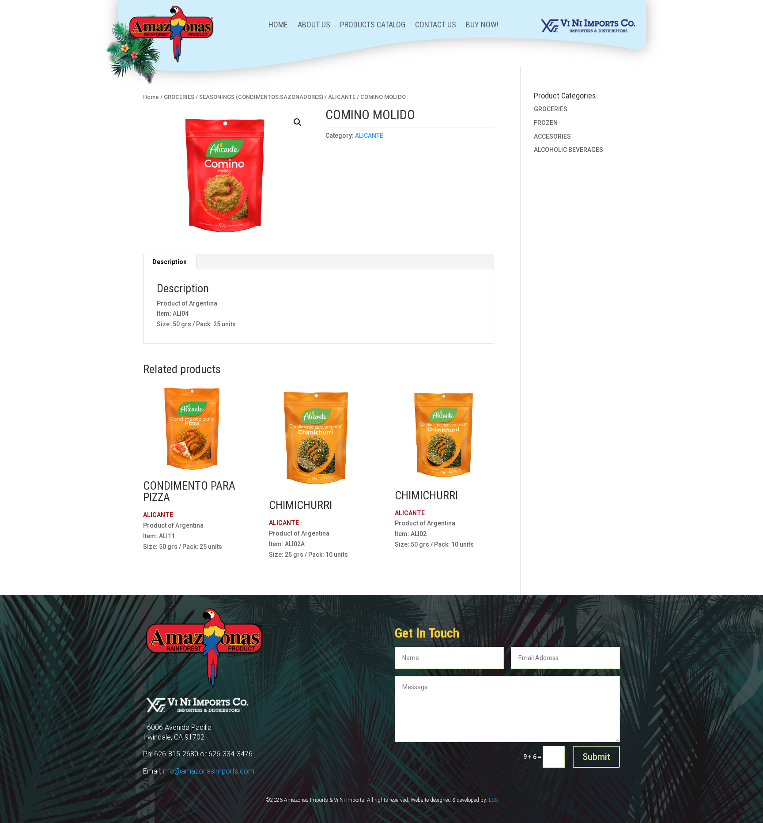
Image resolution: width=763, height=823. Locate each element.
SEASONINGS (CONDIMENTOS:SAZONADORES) (261, 97)
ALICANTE (341, 97)
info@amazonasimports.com (208, 771)
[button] (298, 122)
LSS (493, 800)
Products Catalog (372, 25)
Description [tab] (169, 261)
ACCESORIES (552, 136)
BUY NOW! (482, 25)
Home (278, 25)
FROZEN (546, 122)
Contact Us (435, 25)
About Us (314, 25)
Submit (596, 756)
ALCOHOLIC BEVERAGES (568, 149)
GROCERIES (179, 97)
